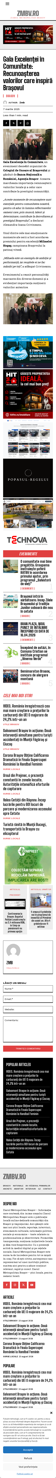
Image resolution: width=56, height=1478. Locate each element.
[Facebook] (6, 123)
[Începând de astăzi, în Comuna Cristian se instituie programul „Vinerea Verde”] (10, 652)
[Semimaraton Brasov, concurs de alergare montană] (10, 676)
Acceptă (28, 1449)
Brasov (25, 616)
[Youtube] (31, 1285)
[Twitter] (13, 123)
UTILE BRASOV (11, 724)
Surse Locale (11, 769)
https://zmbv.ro (12, 968)
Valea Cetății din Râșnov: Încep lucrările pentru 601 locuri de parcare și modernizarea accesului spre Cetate (27, 806)
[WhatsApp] (28, 123)
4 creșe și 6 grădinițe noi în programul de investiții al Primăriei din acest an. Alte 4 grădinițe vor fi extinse (41, 919)
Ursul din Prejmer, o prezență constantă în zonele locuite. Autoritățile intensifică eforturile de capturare (26, 782)
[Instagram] (15, 1285)
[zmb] (6, 102)
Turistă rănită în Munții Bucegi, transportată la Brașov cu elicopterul (25, 829)
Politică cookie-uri (25, 1474)
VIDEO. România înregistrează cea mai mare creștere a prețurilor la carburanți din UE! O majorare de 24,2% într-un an (26, 713)
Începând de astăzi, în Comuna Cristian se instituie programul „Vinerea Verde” (36, 653)
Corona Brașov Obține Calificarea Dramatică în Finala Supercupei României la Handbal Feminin (26, 759)
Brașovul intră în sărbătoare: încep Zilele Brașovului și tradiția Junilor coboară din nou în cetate (37, 603)
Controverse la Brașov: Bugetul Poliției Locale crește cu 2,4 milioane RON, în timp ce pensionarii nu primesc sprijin (15, 922)
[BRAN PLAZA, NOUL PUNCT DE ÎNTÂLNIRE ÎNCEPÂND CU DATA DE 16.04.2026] (10, 628)
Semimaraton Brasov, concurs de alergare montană (35, 675)
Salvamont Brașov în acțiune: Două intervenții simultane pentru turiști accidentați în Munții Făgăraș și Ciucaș (27, 737)
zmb (22, 102)
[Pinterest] (20, 123)
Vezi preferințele (28, 1466)
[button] (51, 1412)
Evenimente (28, 588)
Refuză (28, 1458)
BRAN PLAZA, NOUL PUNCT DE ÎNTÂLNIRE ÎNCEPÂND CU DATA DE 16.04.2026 (35, 629)
